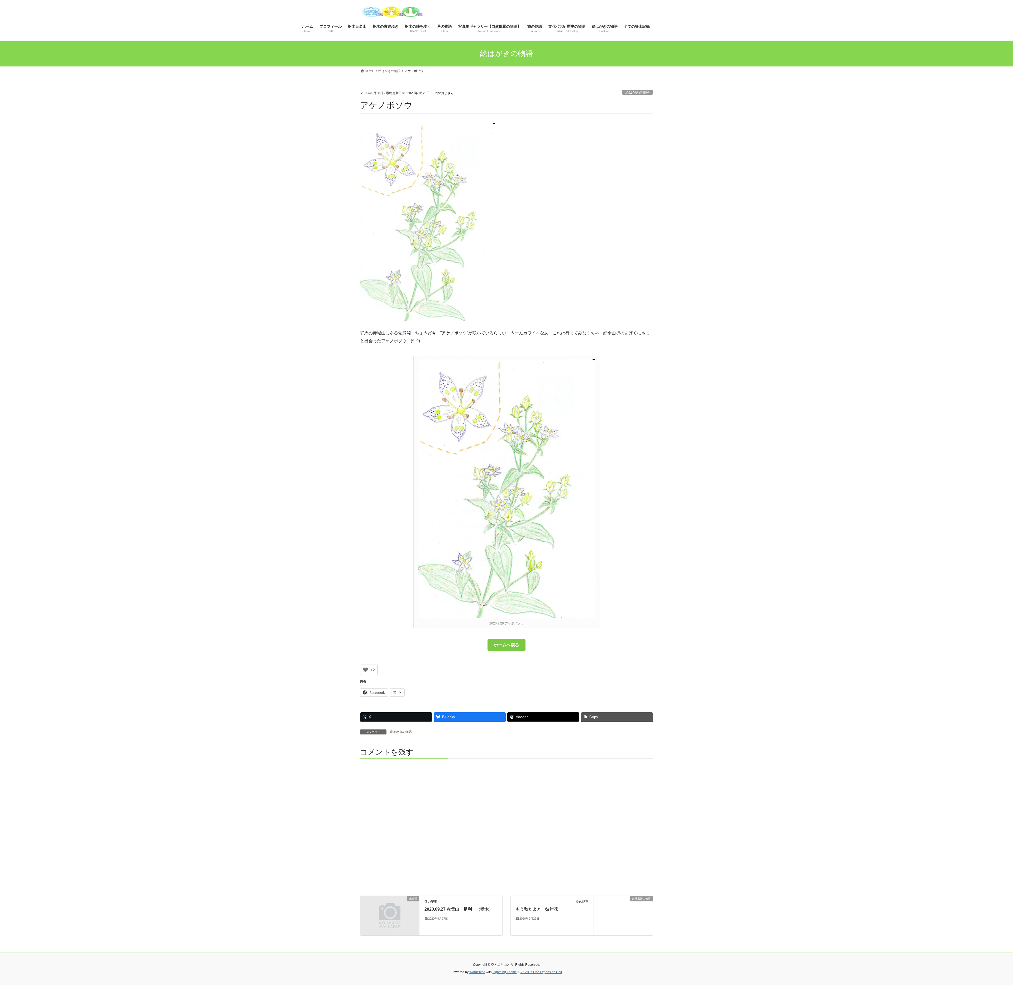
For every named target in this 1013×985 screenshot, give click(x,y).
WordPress (477, 972)
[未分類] (389, 913)
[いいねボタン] (365, 670)
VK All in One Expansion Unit (541, 972)
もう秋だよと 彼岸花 (537, 909)
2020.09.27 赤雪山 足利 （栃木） (458, 909)
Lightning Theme (505, 972)
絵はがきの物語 (637, 92)
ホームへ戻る (506, 645)
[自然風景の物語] (623, 915)
